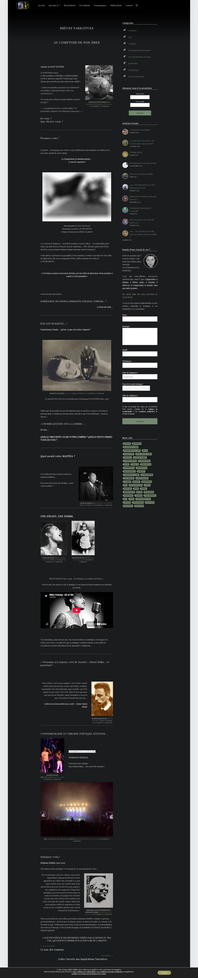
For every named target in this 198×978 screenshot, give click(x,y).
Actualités (132, 30)
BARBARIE (137, 443)
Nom (125, 315)
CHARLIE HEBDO (140, 457)
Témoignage (133, 70)
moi (125, 485)
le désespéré (147, 474)
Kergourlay (83, 839)
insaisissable (129, 471)
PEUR (136, 488)
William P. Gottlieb (103, 503)
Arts (130, 37)
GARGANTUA (146, 464)
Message (126, 326)
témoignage (138, 502)
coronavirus (144, 461)
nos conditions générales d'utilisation (110, 972)
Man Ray (68, 393)
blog (145, 450)
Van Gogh (150, 502)
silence (139, 495)
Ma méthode (70, 5)
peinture (127, 488)
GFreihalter (104, 912)
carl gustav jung (143, 454)
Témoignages (100, 5)
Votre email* (140, 101)
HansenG (50, 777)
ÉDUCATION (128, 506)
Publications (116, 5)
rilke (139, 492)
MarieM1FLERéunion (94, 104)
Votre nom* (140, 94)
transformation (143, 499)
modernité (147, 481)
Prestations (84, 5)
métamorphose (136, 485)
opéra (147, 485)
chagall (127, 457)
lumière (127, 481)
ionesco (141, 471)
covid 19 (135, 464)
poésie (143, 488)
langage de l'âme (131, 474)
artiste (127, 443)
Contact (129, 5)
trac (131, 499)
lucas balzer (142, 478)
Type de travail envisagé (133, 384)
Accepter (164, 973)
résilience (149, 492)
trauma (127, 502)
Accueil (41, 5)
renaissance (129, 492)
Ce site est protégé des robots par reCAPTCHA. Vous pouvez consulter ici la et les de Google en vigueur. (139, 410)
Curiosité (132, 43)
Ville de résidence (130, 395)
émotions (139, 506)
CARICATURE (128, 454)
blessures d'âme (131, 447)
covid (126, 464)
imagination (142, 467)
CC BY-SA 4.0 (107, 104)
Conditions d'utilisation (147, 411)
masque (136, 481)
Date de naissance (130, 372)
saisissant (128, 495)
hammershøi (129, 467)
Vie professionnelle (136, 76)
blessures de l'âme (132, 450)
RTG (92, 558)
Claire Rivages (130, 461)
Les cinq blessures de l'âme (139, 57)
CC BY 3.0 (57, 777)
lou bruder (129, 478)
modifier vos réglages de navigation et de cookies (89, 974)
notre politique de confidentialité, (84, 972)
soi (125, 499)
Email (125, 350)
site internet (150, 495)
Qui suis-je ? (54, 5)
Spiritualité (133, 63)
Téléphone (127, 361)
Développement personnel (139, 50)
